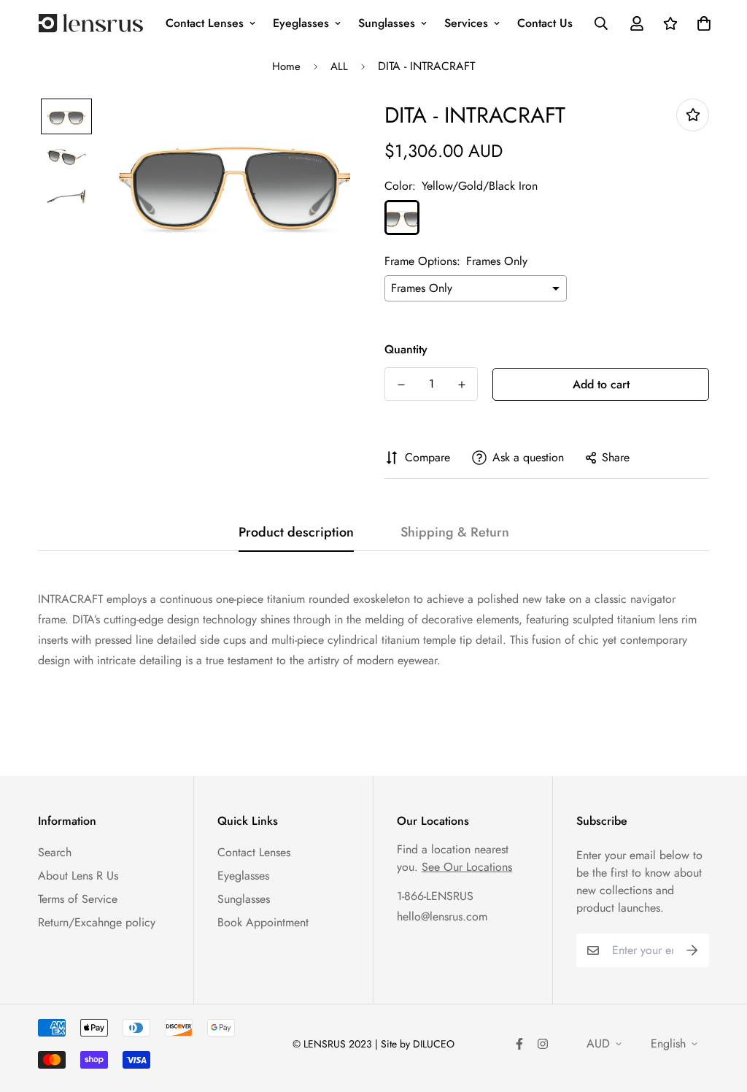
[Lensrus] (91, 23)
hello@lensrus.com (442, 916)
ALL (339, 66)
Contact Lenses (205, 23)
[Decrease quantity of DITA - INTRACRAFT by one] (401, 384)
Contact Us (545, 23)
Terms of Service (77, 899)
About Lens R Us (78, 875)
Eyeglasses (301, 23)
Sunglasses (386, 23)
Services (466, 23)
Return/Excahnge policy (96, 922)
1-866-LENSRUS (435, 896)
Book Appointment (263, 922)
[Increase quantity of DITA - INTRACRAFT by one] (461, 384)
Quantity (405, 349)
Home (286, 66)
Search (54, 852)
